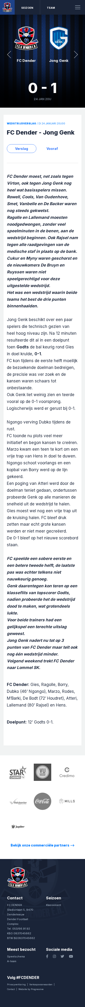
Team (51, 7)
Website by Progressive (30, 989)
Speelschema (16, 956)
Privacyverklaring (16, 984)
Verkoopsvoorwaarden (40, 984)
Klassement (53, 905)
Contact (11, 989)
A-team (11, 961)
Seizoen (27, 7)
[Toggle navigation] (77, 7)
